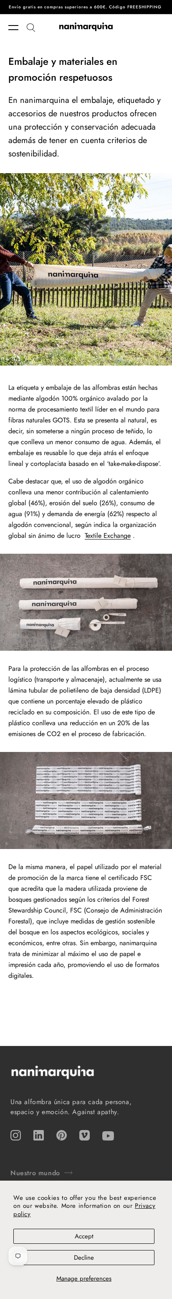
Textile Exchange (108, 535)
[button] (17, 27)
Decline (84, 1257)
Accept (84, 1236)
